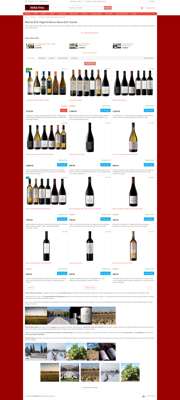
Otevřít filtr (90, 63)
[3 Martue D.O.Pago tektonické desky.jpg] (90, 372)
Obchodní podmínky (76, 1)
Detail (64, 110)
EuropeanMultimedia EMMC (90, 388)
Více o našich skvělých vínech (89, 33)
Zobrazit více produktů (89, 52)
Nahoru (30, 287)
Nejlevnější (42, 58)
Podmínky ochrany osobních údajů (95, 1)
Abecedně (74, 58)
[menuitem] (27, 13)
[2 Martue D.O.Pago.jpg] (70, 372)
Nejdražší (51, 58)
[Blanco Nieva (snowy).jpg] (110, 372)
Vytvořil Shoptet (150, 396)
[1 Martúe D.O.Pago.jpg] (49, 372)
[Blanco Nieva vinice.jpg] (130, 372)
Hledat (108, 8)
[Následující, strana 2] (149, 287)
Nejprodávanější (62, 58)
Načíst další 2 (90, 287)
